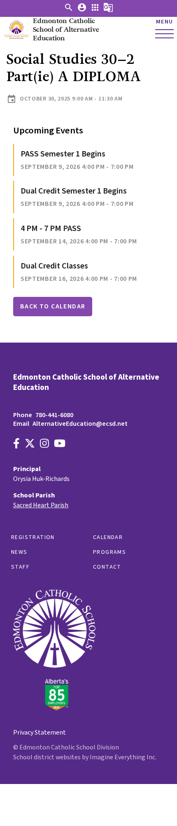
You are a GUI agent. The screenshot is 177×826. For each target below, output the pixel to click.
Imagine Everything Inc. (123, 757)
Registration (33, 537)
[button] (69, 10)
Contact (107, 567)
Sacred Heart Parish (40, 505)
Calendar (108, 537)
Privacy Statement (39, 732)
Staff (20, 567)
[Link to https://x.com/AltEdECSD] (30, 444)
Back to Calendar (52, 306)
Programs (109, 552)
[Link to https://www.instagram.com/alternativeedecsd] (44, 444)
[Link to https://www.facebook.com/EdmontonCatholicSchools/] (16, 444)
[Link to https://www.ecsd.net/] (54, 708)
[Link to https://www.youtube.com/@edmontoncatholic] (59, 444)
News (19, 552)
